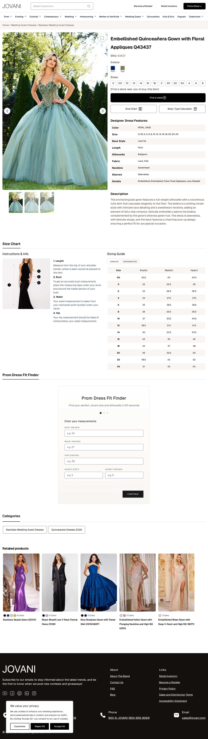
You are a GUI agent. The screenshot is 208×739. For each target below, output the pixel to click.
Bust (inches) (72, 427)
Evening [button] (19, 16)
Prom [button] (6, 16)
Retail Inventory (168, 676)
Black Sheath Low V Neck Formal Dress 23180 (60, 622)
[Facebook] (12, 693)
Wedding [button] (69, 16)
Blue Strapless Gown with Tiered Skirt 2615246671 (98, 622)
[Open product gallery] (102, 37)
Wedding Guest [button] (133, 16)
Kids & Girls (168, 16)
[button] (7, 111)
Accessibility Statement (173, 701)
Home (5, 25)
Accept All (59, 726)
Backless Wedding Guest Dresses (56, 25)
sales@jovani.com (194, 718)
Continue (133, 494)
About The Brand (120, 676)
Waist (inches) (73, 441)
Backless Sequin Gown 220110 (19, 619)
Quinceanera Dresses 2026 (66, 529)
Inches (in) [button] (114, 261)
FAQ (112, 688)
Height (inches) (113, 469)
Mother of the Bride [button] (109, 16)
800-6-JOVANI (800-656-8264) (129, 718)
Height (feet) (72, 469)
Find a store (156, 97)
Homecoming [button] (86, 16)
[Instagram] (34, 693)
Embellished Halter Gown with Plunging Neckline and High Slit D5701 (136, 624)
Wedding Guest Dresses (23, 25)
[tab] (104, 244)
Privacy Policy (167, 688)
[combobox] (62, 6)
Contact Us (116, 682)
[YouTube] (4, 693)
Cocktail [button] (34, 16)
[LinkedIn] (26, 693)
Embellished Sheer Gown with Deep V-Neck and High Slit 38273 (176, 622)
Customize (19, 726)
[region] (39, 717)
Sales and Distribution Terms (176, 695)
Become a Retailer (169, 682)
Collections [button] (194, 16)
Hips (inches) (72, 455)
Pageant (181, 16)
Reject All (40, 726)
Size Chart (131, 108)
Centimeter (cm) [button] (130, 261)
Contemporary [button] (51, 16)
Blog (112, 695)
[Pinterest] (19, 693)
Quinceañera (153, 16)
